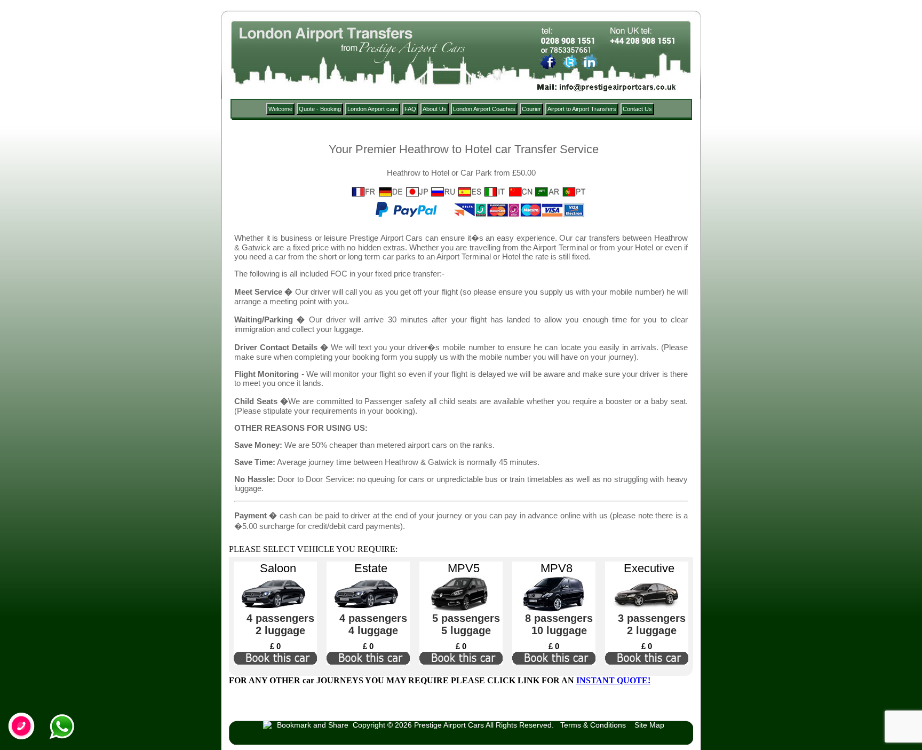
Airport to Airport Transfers (581, 109)
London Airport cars (372, 109)
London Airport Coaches (484, 109)
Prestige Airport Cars (449, 725)
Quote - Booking (320, 109)
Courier (531, 109)
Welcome (280, 109)
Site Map (649, 725)
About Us (435, 109)
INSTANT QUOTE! (613, 680)
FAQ (410, 109)
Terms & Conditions (593, 725)
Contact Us (637, 109)
